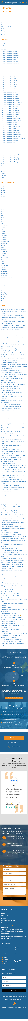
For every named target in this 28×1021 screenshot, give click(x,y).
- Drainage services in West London (11, 156)
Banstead (3, 190)
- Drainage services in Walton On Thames (13, 150)
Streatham (4, 275)
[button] (2, 792)
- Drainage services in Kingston (10, 110)
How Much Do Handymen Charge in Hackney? (13, 384)
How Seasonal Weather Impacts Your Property (13, 325)
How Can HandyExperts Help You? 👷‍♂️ (11, 615)
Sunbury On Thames (6, 277)
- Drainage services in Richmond (10, 130)
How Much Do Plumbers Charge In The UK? (12, 404)
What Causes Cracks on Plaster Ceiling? (11, 469)
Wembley (3, 293)
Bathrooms (4, 43)
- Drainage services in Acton (9, 51)
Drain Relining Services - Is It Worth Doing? (12, 372)
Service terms (4, 28)
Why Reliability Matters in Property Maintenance (13, 335)
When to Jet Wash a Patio (8, 463)
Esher (2, 229)
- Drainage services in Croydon (10, 82)
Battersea (3, 196)
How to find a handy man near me (10, 485)
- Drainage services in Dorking (10, 84)
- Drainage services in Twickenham (11, 148)
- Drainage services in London (10, 116)
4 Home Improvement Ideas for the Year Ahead (13, 536)
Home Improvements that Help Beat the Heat (13, 352)
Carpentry (3, 45)
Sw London (4, 281)
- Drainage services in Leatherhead (11, 112)
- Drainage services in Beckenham (11, 63)
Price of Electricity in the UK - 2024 (10, 412)
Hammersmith (5, 241)
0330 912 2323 (23, 2)
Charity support (5, 23)
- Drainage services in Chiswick (10, 79)
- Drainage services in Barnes (10, 57)
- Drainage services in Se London (11, 132)
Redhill (3, 267)
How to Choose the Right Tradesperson (11, 510)
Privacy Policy (18, 1007)
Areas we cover (9, 969)
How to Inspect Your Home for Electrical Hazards (14, 633)
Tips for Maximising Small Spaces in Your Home (13, 518)
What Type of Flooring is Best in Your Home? (12, 534)
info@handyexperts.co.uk (8, 920)
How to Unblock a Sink (7, 453)
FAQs (2, 17)
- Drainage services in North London (11, 120)
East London (4, 225)
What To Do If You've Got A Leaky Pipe (11, 641)
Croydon (3, 219)
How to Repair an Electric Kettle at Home (11, 406)
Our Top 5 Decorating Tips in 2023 (10, 520)
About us (3, 15)
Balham (3, 188)
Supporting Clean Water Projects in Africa (12, 574)
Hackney (3, 239)
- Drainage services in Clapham (10, 81)
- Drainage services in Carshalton (11, 73)
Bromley (3, 206)
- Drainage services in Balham (10, 53)
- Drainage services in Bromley (10, 69)
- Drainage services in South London (11, 134)
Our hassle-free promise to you (14, 697)
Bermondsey (4, 200)
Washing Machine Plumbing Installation (11, 457)
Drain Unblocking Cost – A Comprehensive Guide (14, 374)
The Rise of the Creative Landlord (9, 532)
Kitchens (3, 171)
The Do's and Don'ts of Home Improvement (12, 564)
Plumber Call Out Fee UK (7, 410)
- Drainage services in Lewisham (10, 114)
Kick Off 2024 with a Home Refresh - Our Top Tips (14, 514)
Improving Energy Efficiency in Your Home (12, 516)
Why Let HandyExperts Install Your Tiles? (11, 479)
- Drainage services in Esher (9, 92)
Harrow (3, 245)
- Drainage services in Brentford (10, 65)
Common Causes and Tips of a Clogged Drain (13, 455)
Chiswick (3, 215)
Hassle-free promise (6, 32)
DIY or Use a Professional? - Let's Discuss (12, 593)
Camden (3, 208)
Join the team (4, 19)
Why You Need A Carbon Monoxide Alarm (12, 639)
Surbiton (3, 279)
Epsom (3, 227)
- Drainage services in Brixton (10, 67)
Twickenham (4, 287)
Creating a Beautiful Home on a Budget (11, 562)
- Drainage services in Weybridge (11, 158)
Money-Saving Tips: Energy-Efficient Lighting (12, 625)
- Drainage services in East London (11, 88)
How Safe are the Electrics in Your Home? (12, 550)
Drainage (3, 49)
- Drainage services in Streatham (11, 136)
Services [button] (20, 2)
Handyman (4, 167)
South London (4, 273)
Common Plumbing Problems (8, 621)
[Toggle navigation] (26, 2)
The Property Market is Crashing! (9, 548)
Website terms (5, 34)
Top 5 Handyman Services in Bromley (11, 408)
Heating (3, 169)
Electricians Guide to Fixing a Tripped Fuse (12, 422)
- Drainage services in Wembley (10, 154)
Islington (3, 247)
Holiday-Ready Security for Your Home (11, 350)
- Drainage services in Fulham (10, 96)
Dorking (3, 221)
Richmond (3, 269)
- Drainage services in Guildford (10, 98)
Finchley (3, 231)
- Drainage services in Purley (9, 122)
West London (4, 295)
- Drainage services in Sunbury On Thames (13, 138)
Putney (3, 263)
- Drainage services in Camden (10, 71)
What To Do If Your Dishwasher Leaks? (11, 431)
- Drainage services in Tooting (10, 146)
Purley (2, 261)
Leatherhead (4, 251)
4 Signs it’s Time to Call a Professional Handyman (14, 364)
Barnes (3, 192)
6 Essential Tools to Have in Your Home (11, 503)
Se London (4, 271)
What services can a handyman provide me (12, 487)
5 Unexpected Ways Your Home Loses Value (12, 309)
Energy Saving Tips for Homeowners (10, 591)
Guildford (3, 237)
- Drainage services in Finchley (10, 94)
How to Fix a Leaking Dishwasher (9, 433)
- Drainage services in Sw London (11, 142)
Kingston (3, 249)
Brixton (3, 204)
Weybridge (4, 296)
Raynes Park (4, 265)
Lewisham (3, 253)
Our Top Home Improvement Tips (9, 505)
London (3, 255)
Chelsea (3, 212)
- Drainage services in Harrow (10, 106)
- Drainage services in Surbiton (10, 140)
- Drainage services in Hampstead (11, 104)
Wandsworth (4, 291)
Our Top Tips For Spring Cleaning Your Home (12, 538)
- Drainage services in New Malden (11, 118)
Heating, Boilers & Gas (19, 953)
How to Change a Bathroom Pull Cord (11, 459)
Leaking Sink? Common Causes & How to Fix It (13, 451)
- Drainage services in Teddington (11, 144)
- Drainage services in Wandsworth (11, 152)
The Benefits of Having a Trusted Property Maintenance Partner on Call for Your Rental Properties (12, 317)
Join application (5, 21)
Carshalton (4, 210)
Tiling (2, 177)
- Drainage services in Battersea (10, 61)
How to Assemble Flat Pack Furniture (11, 449)
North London (4, 259)
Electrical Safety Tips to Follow (9, 613)
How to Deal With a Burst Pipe (9, 376)
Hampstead (4, 243)
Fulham (3, 233)
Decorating (4, 47)
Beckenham (4, 198)
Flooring (3, 165)
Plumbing (3, 175)
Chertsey (3, 214)
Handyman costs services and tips (10, 489)
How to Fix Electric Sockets (8, 382)
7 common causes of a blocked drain (10, 370)
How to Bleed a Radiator (7, 627)
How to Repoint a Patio (7, 461)
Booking (3, 25)
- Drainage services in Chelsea (10, 75)
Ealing (2, 223)
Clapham (3, 217)
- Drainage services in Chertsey (10, 77)
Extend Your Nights (6, 607)
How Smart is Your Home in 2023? (10, 552)
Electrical (3, 163)
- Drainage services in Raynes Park (11, 126)
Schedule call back (6, 27)
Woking (3, 300)
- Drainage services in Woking (10, 162)
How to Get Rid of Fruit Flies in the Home (11, 584)
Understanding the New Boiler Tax (10, 362)
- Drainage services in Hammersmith (12, 102)
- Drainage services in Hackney (10, 100)
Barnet (3, 194)
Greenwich (4, 235)
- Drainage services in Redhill (10, 128)
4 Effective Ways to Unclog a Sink (10, 386)
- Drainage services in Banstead (10, 55)
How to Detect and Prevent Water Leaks (11, 439)
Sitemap (16, 1009)
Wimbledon (4, 298)
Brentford (3, 202)
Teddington (4, 283)
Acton (2, 186)
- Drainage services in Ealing (9, 86)
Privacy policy (4, 30)
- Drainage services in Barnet (10, 59)
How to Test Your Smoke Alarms (9, 590)
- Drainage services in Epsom (10, 90)
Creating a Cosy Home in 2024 (9, 512)
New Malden (4, 257)
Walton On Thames (6, 289)
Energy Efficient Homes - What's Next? (11, 526)
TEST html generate (6, 491)
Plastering (3, 173)
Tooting (3, 285)
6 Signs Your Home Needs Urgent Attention (12, 349)
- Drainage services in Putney (10, 124)
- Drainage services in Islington (10, 108)
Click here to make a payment (9, 925)
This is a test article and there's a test (10, 493)
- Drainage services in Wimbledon (11, 160)
